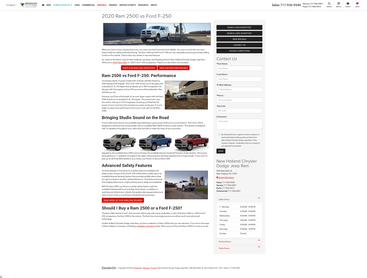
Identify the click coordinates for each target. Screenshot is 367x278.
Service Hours (225, 241)
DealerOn (138, 268)
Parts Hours (224, 248)
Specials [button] (102, 5)
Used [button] (77, 5)
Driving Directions (226, 177)
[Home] (43, 5)
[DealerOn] (109, 268)
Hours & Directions (239, 50)
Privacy (154, 268)
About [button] (154, 5)
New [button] (49, 5)
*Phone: (220, 95)
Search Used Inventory (239, 33)
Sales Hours (224, 199)
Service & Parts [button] (127, 5)
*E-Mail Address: (224, 85)
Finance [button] (113, 5)
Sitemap (146, 268)
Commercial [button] (88, 5)
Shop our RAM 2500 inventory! (139, 67)
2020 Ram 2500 (120, 62)
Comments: (221, 116)
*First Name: (222, 64)
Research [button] (143, 5)
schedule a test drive (145, 226)
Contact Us (239, 45)
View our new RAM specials (173, 67)
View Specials (239, 39)
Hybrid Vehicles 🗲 (62, 5)
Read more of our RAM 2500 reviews (123, 200)
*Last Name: (222, 74)
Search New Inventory (239, 27)
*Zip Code (220, 106)
